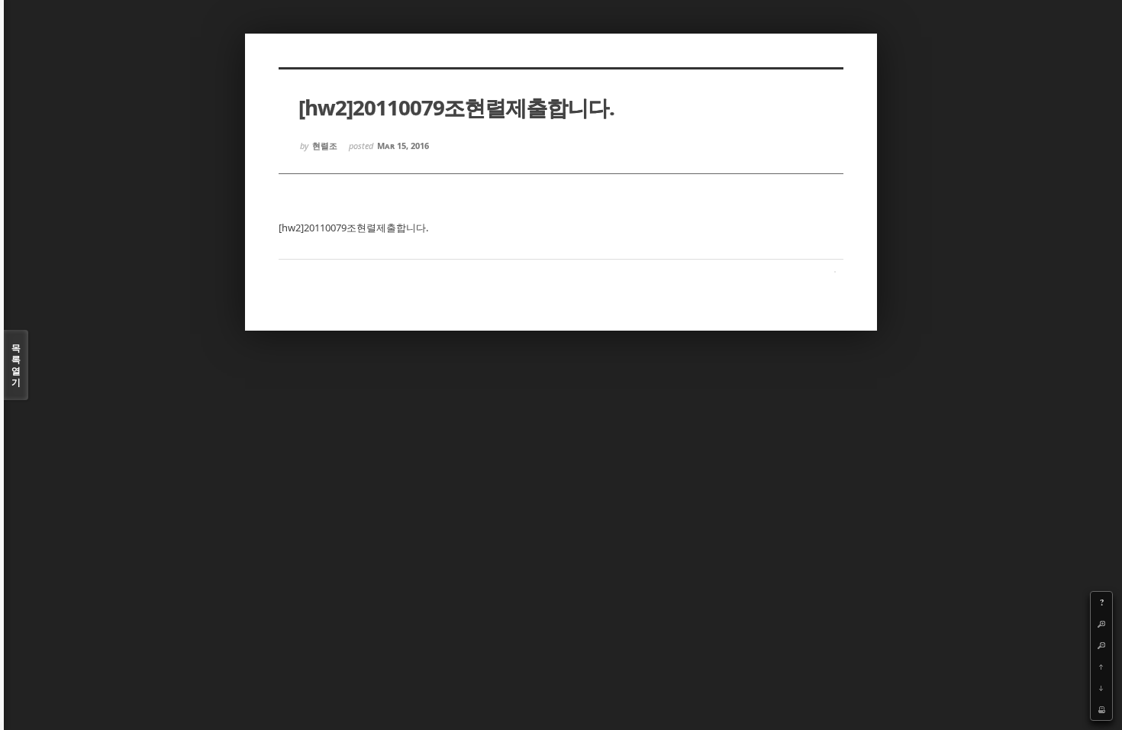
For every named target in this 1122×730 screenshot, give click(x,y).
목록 (16, 365)
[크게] (1101, 624)
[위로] (1101, 666)
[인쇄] (1101, 709)
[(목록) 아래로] (1101, 688)
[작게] (1101, 645)
